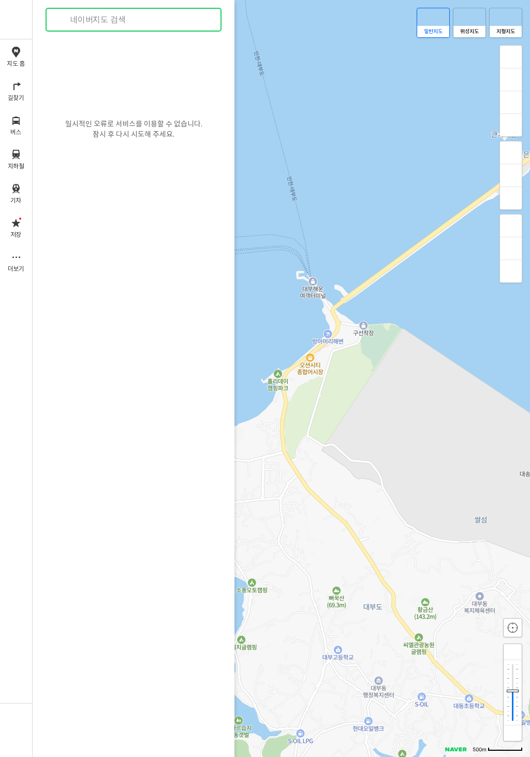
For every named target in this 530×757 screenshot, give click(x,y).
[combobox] (134, 20)
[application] (281, 378)
